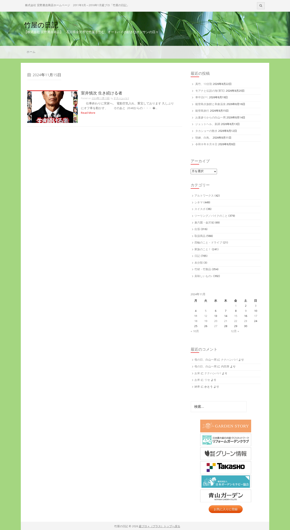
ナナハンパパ (121, 99)
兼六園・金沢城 (204, 223)
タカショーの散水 (206, 131)
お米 (197, 373)
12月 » (235, 331)
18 (195, 321)
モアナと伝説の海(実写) (210, 91)
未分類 (198, 263)
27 (215, 326)
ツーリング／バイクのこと (211, 216)
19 (205, 321)
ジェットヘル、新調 (207, 124)
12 (205, 316)
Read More (88, 113)
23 (245, 321)
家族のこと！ (202, 249)
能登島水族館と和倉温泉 (210, 104)
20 (215, 321)
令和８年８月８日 (206, 144)
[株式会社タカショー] (226, 467)
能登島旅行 (202, 111)
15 (235, 316)
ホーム (31, 52)
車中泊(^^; (201, 98)
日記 (197, 256)
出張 (197, 229)
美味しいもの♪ (203, 276)
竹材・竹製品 (202, 269)
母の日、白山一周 (205, 360)
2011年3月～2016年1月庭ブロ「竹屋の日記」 (101, 5)
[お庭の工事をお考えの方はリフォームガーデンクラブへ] (226, 439)
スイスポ (200, 209)
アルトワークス (204, 196)
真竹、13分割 (203, 84)
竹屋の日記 (41, 25)
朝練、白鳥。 (203, 138)
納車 (197, 387)
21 (225, 321)
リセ (207, 380)
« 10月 (195, 331)
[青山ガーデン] (226, 495)
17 (255, 316)
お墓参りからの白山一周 (210, 118)
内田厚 (225, 367)
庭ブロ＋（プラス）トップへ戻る (159, 526)
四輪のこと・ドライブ (208, 243)
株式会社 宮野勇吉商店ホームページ (47, 5)
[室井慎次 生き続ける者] (52, 107)
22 (235, 321)
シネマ (198, 203)
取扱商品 (200, 236)
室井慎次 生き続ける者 (101, 93)
